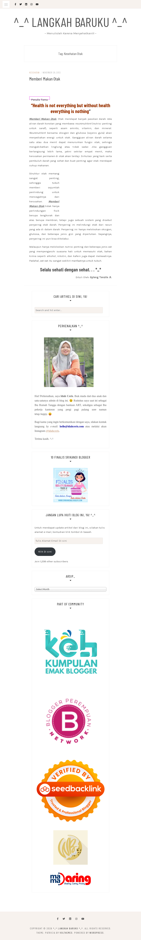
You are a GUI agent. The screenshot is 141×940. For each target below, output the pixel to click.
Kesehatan (34, 72)
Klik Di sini (45, 551)
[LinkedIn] (70, 918)
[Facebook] (57, 918)
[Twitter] (64, 918)
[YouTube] (83, 918)
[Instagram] (76, 918)
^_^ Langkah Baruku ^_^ (70, 21)
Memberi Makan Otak (44, 78)
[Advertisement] (70, 93)
